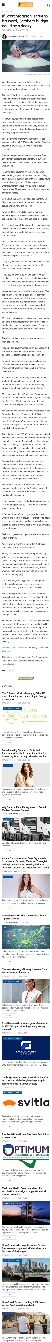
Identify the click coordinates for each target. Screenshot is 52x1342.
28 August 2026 (24, 703)
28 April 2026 (23, 1198)
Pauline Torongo (10, 703)
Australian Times (10, 871)
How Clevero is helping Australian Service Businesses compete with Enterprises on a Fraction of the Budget (24, 1248)
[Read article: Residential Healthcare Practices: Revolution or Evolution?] (26, 1156)
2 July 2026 (24, 922)
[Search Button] (48, 4)
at (5, 928)
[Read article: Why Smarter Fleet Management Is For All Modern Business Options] (26, 829)
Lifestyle (8, 765)
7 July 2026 (23, 871)
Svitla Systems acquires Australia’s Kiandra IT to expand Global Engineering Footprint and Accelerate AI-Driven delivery (25, 1080)
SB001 (11, 670)
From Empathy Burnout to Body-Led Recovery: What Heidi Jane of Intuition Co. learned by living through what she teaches (24, 753)
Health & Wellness (12, 1203)
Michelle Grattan (17, 37)
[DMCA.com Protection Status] (26, 678)
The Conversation (40, 657)
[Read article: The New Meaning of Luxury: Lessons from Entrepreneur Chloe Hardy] (26, 991)
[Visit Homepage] (25, 4)
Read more (10, 742)
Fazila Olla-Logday (11, 814)
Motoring (8, 819)
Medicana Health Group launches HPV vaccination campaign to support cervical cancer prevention (24, 1191)
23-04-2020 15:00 (35, 37)
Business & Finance (12, 708)
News (11, 11)
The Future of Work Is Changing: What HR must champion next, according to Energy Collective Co (24, 696)
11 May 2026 (23, 1087)
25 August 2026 (24, 760)
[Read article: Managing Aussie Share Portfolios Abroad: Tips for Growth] (26, 937)
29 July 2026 (24, 814)
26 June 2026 (23, 1033)
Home (4, 11)
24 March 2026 (24, 1309)
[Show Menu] (3, 5)
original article (8, 664)
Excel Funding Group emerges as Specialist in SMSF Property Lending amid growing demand (25, 1026)
